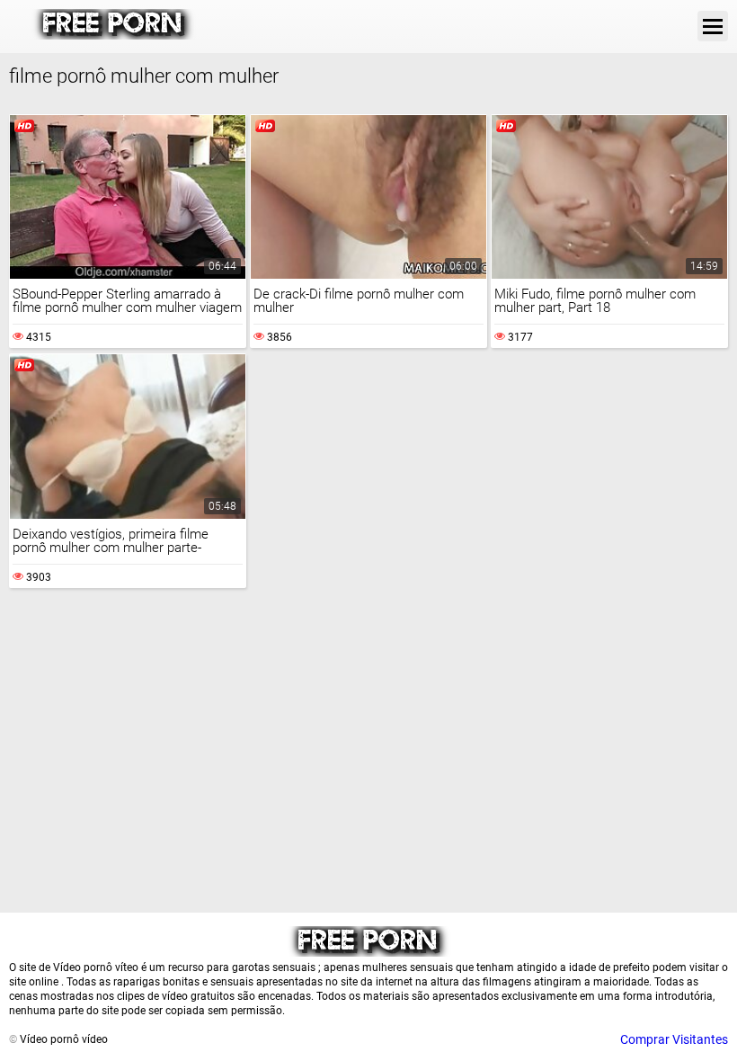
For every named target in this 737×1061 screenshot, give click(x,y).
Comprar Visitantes (674, 1039)
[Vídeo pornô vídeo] (113, 35)
